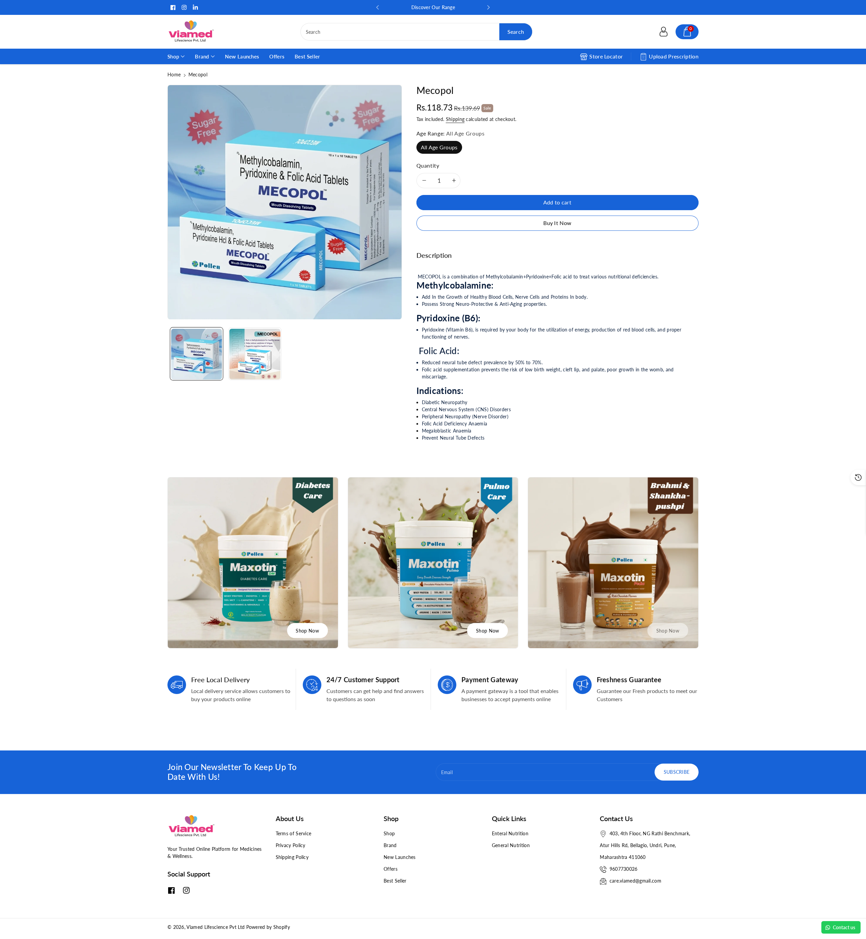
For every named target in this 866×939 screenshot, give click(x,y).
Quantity (427, 165)
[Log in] (663, 31)
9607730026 (624, 869)
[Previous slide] (377, 7)
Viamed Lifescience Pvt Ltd (215, 927)
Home (174, 74)
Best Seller (395, 881)
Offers (390, 869)
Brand (390, 845)
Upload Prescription (674, 56)
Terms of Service (294, 833)
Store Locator (606, 56)
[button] (687, 31)
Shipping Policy (292, 857)
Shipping (455, 119)
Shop (389, 833)
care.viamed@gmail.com (635, 881)
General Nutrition (511, 845)
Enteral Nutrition (510, 833)
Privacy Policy (290, 845)
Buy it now (557, 223)
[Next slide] (488, 7)
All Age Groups (439, 147)
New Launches (400, 857)
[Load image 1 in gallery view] (196, 354)
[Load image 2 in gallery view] (254, 354)
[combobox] (416, 31)
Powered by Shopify (268, 927)
